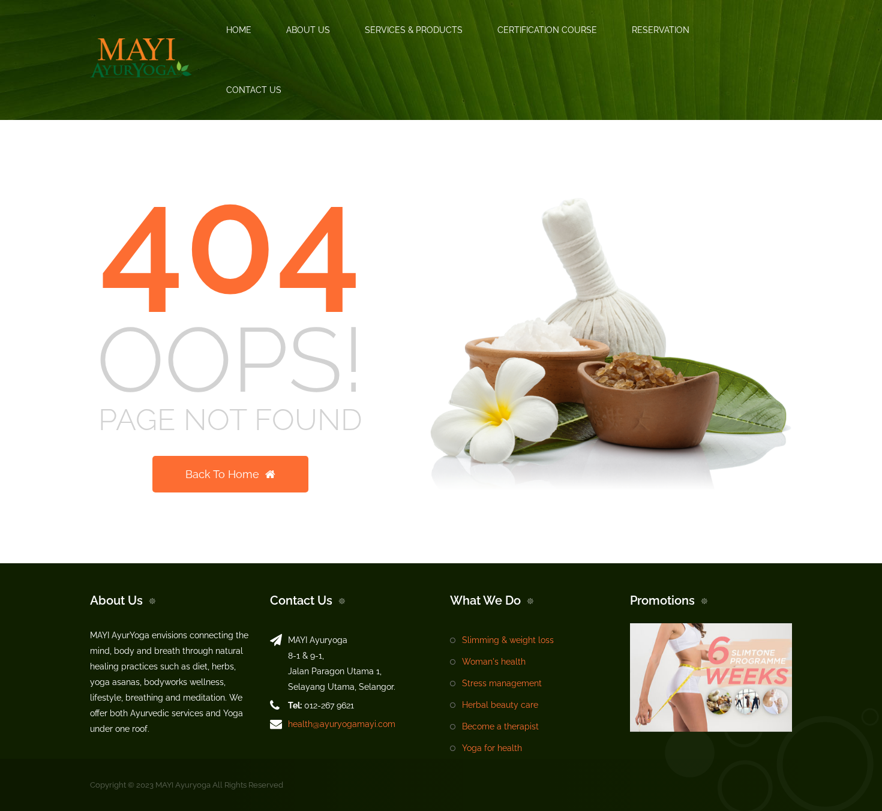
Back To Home (222, 474)
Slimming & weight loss (508, 640)
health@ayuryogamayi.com (341, 724)
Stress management (502, 683)
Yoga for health (492, 748)
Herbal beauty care (500, 705)
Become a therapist (500, 726)
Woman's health (494, 661)
